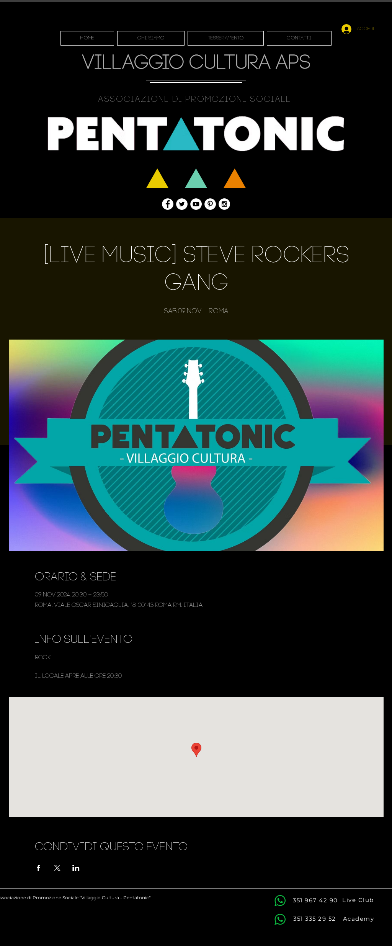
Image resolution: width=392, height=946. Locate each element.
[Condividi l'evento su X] (57, 868)
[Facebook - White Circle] (167, 204)
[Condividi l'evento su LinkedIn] (76, 868)
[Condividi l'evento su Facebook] (38, 868)
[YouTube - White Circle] (196, 204)
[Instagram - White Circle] (224, 204)
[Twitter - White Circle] (182, 204)
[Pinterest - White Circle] (210, 204)
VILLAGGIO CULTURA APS (196, 64)
